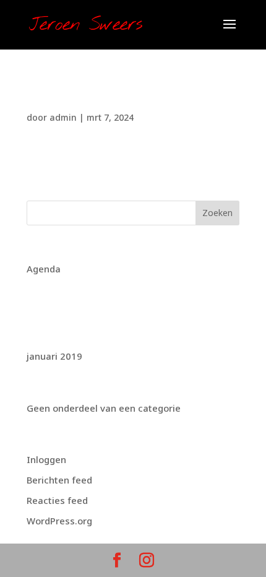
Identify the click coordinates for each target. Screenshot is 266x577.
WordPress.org (59, 520)
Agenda (44, 268)
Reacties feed (57, 500)
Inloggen (46, 459)
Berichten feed (59, 480)
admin (63, 117)
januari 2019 (54, 356)
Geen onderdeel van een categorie (104, 408)
